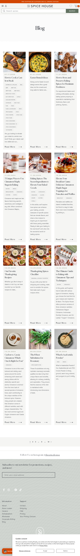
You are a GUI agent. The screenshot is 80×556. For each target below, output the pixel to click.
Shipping (23, 508)
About (4, 506)
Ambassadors (7, 514)
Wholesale (6, 516)
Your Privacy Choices (28, 516)
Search (72, 11)
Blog (4, 522)
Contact (23, 506)
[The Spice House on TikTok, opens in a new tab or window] (20, 490)
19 (48, 442)
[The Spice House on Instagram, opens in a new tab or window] (8, 490)
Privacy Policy (43, 545)
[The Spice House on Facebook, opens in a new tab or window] (4, 490)
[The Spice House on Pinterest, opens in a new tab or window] (16, 490)
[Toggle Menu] (3, 6)
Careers (5, 511)
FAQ (21, 511)
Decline (65, 551)
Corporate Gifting (8, 519)
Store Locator (7, 508)
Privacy (22, 514)
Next (50, 442)
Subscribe (51, 475)
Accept (45, 551)
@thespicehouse (52, 455)
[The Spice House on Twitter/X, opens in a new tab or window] (12, 489)
